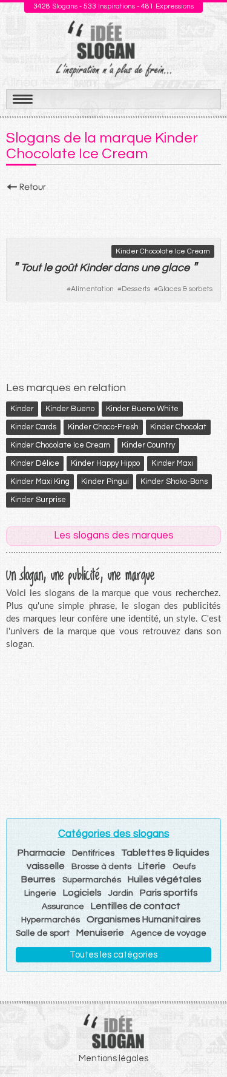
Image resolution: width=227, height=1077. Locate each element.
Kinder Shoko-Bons (174, 481)
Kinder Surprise (38, 499)
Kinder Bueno (69, 408)
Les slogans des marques (114, 535)
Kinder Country (148, 445)
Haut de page (203, 1041)
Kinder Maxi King (40, 481)
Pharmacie (41, 852)
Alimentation (92, 289)
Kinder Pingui (105, 481)
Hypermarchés (50, 920)
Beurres (38, 879)
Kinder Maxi (172, 463)
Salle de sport (43, 933)
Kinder (22, 408)
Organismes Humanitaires (144, 919)
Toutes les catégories (113, 954)
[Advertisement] (113, 211)
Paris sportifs (169, 893)
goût (65, 267)
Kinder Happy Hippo (105, 463)
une (150, 267)
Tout (31, 267)
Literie (152, 866)
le (48, 267)
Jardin (120, 893)
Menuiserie (100, 933)
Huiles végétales (165, 879)
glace (175, 267)
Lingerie (40, 893)
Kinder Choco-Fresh (103, 427)
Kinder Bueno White (142, 408)
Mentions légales (113, 1058)
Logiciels (82, 893)
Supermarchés (91, 880)
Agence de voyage (168, 933)
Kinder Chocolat (178, 427)
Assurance (63, 906)
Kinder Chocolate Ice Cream (163, 251)
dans (126, 267)
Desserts (136, 289)
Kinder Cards (33, 427)
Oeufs (184, 866)
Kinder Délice (34, 463)
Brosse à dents (101, 866)
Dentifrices (93, 853)
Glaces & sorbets (185, 289)
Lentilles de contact (135, 906)
